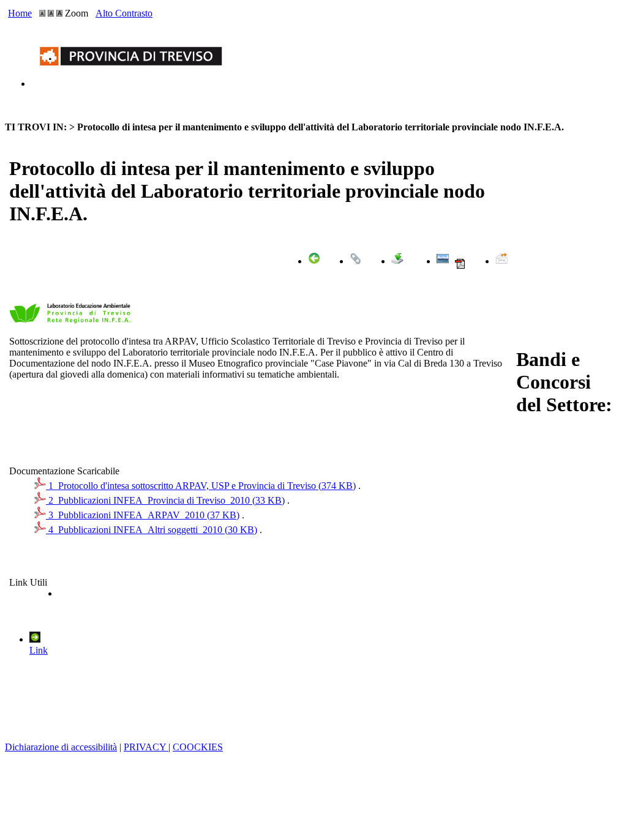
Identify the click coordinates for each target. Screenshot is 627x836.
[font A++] (59, 13)
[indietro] (314, 261)
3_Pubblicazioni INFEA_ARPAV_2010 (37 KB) (142, 515)
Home (20, 13)
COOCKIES (198, 747)
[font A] (42, 13)
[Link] (356, 261)
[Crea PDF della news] (460, 266)
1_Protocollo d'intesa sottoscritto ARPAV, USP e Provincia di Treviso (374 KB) (201, 485)
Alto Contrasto (124, 13)
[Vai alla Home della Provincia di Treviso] (133, 83)
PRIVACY (146, 747)
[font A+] (51, 13)
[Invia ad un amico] (501, 261)
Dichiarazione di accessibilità (61, 747)
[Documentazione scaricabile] (397, 261)
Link (38, 650)
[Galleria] (443, 261)
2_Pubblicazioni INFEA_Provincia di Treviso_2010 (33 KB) (165, 500)
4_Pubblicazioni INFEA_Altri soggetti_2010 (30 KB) (151, 529)
